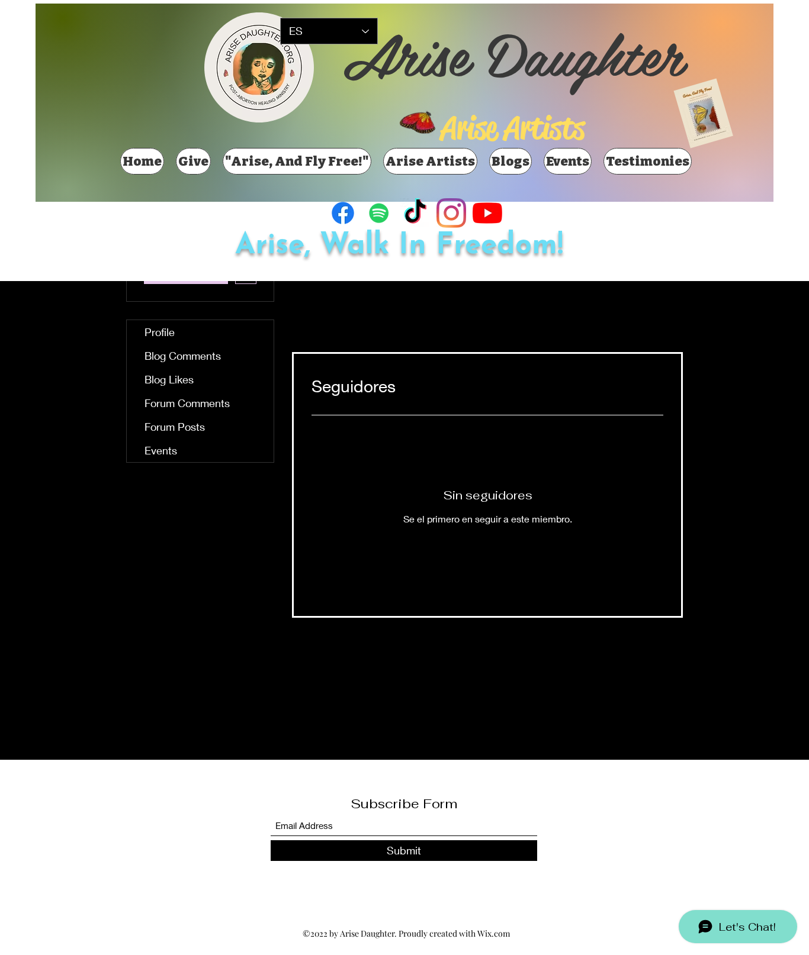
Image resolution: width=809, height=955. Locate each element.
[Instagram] (451, 213)
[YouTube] (487, 213)
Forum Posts (175, 426)
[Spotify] (379, 213)
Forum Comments (187, 402)
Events (161, 450)
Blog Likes (169, 379)
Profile (160, 331)
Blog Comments (183, 355)
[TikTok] (415, 213)
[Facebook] (343, 213)
